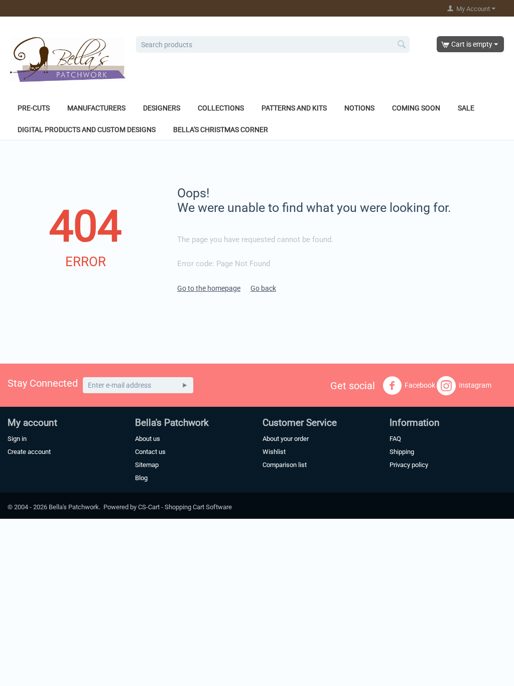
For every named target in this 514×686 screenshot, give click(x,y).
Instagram (475, 385)
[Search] (402, 45)
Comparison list (285, 465)
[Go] (185, 385)
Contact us (150, 451)
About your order (286, 438)
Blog (141, 478)
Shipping (402, 451)
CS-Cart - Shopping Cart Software (185, 507)
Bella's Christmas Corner (220, 130)
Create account (29, 451)
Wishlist (274, 451)
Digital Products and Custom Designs (87, 130)
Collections (221, 108)
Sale (466, 108)
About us (147, 438)
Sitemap (147, 465)
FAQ (395, 438)
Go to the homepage (208, 288)
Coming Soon (416, 108)
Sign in (17, 438)
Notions (359, 108)
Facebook (420, 385)
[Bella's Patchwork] (67, 59)
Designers (161, 108)
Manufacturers (96, 108)
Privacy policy (409, 465)
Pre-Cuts (34, 108)
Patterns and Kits (294, 108)
